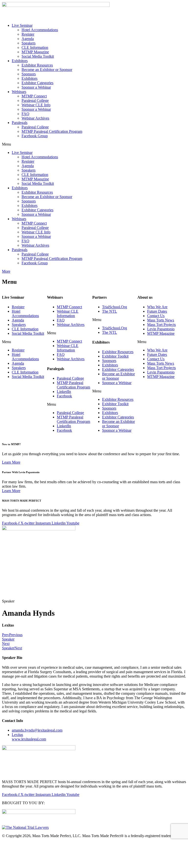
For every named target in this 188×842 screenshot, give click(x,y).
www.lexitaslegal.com (29, 737)
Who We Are (157, 307)
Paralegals (19, 122)
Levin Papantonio (161, 329)
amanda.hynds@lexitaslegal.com (37, 730)
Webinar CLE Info (36, 105)
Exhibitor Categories (37, 83)
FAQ (25, 114)
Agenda (28, 39)
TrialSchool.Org (114, 307)
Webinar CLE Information (67, 313)
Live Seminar (22, 25)
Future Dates (157, 311)
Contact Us (155, 316)
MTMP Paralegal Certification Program (52, 131)
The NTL (109, 311)
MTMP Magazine (35, 52)
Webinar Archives (35, 118)
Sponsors (29, 74)
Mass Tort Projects (161, 324)
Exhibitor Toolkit (115, 356)
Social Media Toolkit (38, 56)
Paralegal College (35, 100)
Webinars (19, 92)
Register (28, 34)
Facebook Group (35, 136)
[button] (94, 144)
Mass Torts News (160, 320)
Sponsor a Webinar (36, 87)
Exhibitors (20, 61)
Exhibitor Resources (37, 65)
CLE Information (35, 47)
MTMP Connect (34, 96)
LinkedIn (64, 391)
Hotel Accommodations (40, 30)
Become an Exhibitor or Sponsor (47, 69)
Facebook (64, 396)
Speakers (28, 43)
